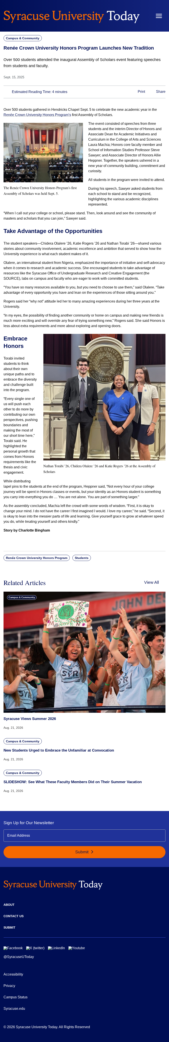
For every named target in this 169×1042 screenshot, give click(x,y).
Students (81, 558)
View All (151, 582)
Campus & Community (22, 38)
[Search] (146, 15)
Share (160, 91)
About (9, 904)
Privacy (9, 986)
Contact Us (14, 916)
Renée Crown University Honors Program (36, 558)
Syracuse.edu (14, 1008)
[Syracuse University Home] (72, 16)
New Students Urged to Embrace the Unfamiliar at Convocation (59, 750)
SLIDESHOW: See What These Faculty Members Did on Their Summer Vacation (73, 782)
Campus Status (16, 997)
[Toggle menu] (158, 16)
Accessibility (13, 974)
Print (141, 91)
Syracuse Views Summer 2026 (30, 719)
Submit (82, 852)
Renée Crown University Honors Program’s (37, 115)
